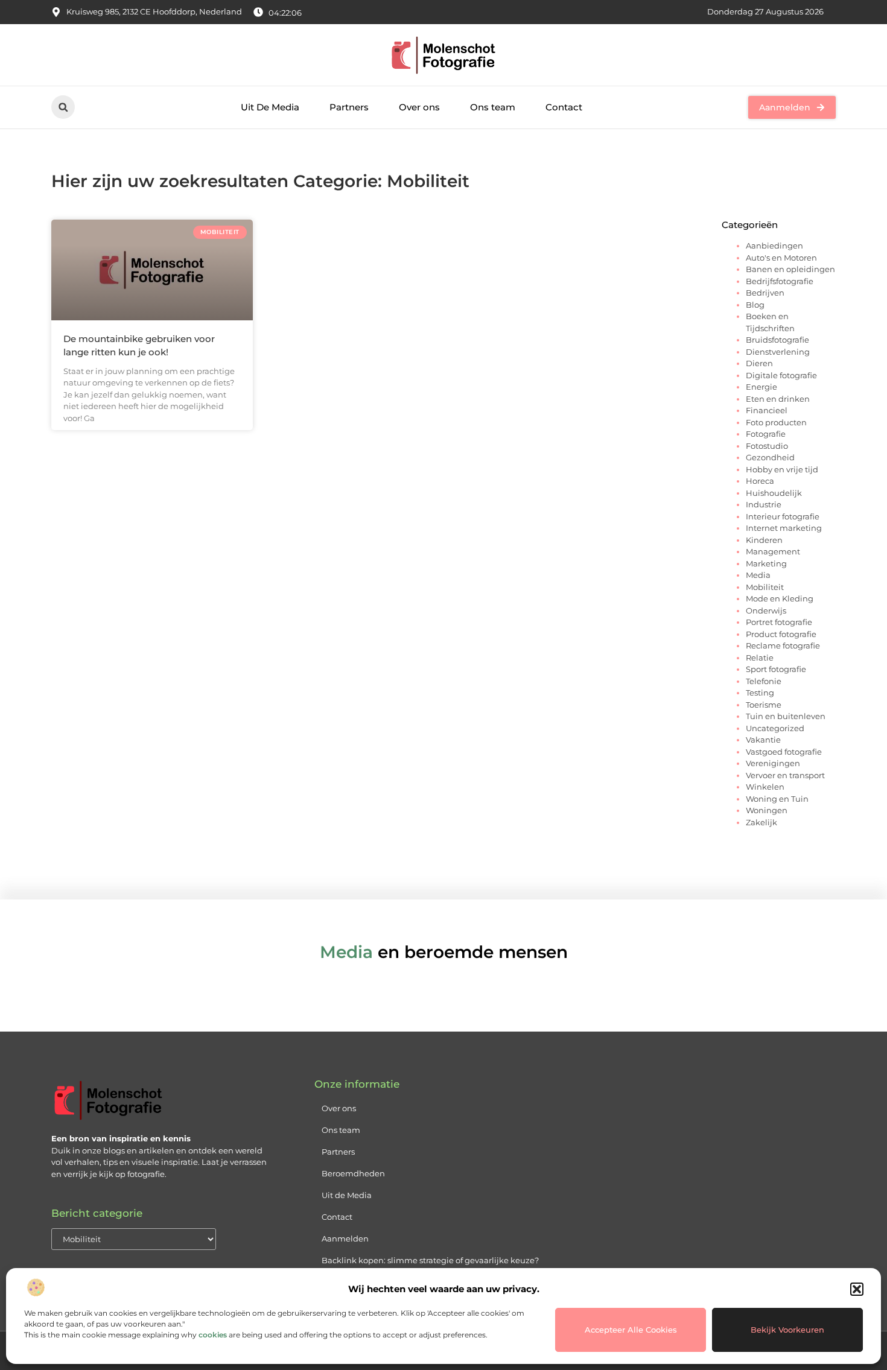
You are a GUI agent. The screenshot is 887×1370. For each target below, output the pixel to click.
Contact (563, 107)
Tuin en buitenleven (785, 716)
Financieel (766, 410)
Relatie (760, 657)
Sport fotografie (776, 669)
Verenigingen (773, 763)
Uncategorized (775, 728)
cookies (213, 1334)
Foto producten (776, 422)
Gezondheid (770, 457)
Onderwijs (766, 610)
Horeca (760, 481)
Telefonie (763, 681)
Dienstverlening (778, 352)
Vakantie (763, 739)
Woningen (766, 810)
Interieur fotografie (782, 516)
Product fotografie (781, 634)
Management (773, 551)
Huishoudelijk (774, 493)
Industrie (763, 504)
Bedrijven (765, 292)
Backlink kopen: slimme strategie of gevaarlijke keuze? (430, 1260)
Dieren (759, 363)
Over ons (419, 107)
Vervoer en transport (785, 775)
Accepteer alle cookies (631, 1329)
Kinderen (764, 540)
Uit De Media (270, 107)
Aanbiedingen (774, 245)
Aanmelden (345, 1238)
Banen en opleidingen (790, 269)
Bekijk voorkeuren (787, 1329)
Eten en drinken (778, 399)
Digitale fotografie (781, 375)
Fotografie (766, 434)
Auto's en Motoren (781, 257)
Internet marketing (784, 528)
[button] (857, 1289)
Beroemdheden (353, 1173)
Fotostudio (767, 446)
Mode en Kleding (779, 598)
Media (758, 575)
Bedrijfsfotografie (779, 281)
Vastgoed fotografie (784, 751)
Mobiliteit (765, 587)
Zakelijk (761, 822)
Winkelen (765, 786)
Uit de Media (347, 1195)
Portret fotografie (779, 622)
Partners (349, 107)
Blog (755, 304)
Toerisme (763, 704)
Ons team (492, 107)
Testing (760, 692)
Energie (761, 387)
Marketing (766, 563)
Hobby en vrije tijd (782, 469)
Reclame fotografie (783, 645)
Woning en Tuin (777, 799)
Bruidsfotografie (777, 339)
